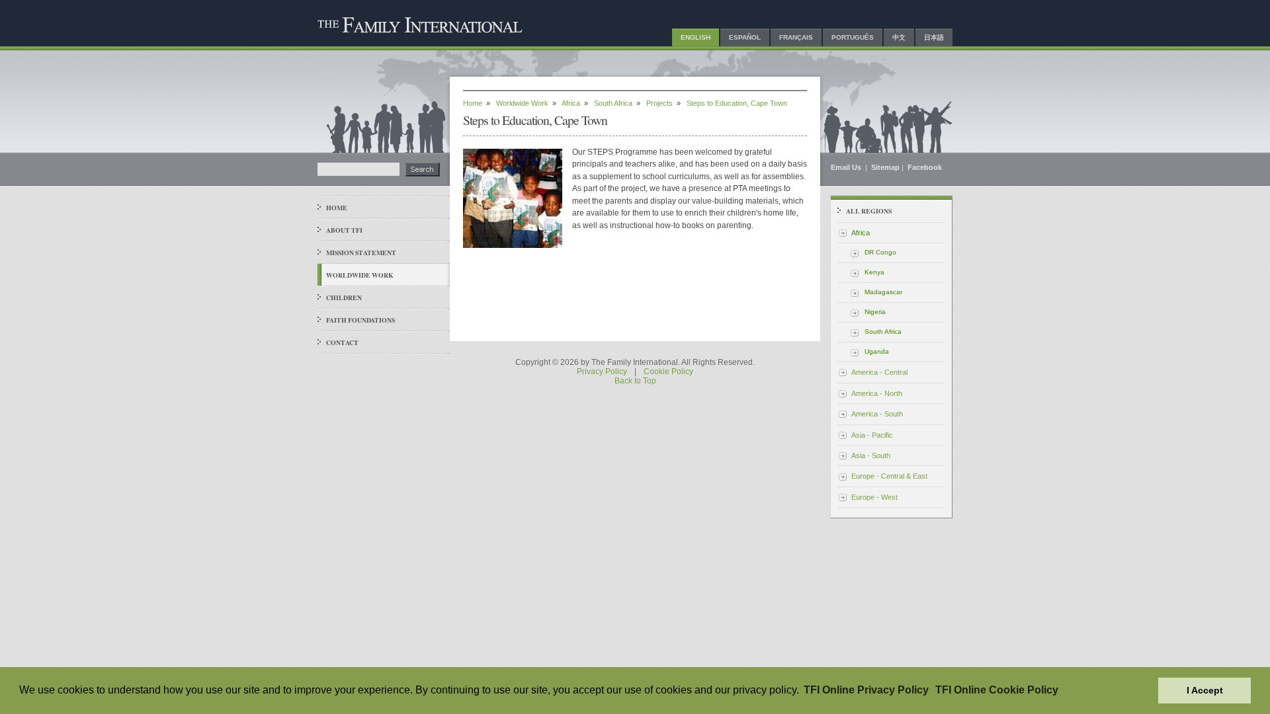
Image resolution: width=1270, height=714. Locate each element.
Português (852, 37)
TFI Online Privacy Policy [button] (866, 689)
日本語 (934, 37)
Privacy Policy (602, 371)
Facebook (925, 167)
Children (344, 297)
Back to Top (635, 380)
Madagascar (883, 292)
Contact (342, 342)
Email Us (847, 167)
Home (336, 207)
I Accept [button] (1205, 690)
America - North (876, 393)
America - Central (879, 372)
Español (745, 37)
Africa (571, 103)
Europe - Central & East (889, 476)
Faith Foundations (360, 320)
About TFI (344, 230)
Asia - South (870, 455)
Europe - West (874, 497)
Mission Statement (361, 252)
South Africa (613, 103)
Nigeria (875, 311)
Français (796, 37)
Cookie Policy (668, 371)
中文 (899, 37)
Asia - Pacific (872, 435)
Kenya (874, 272)
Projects (659, 103)
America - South (877, 414)
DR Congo (880, 252)
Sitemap (885, 167)
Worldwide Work (360, 275)
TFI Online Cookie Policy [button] (996, 689)
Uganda (877, 351)
